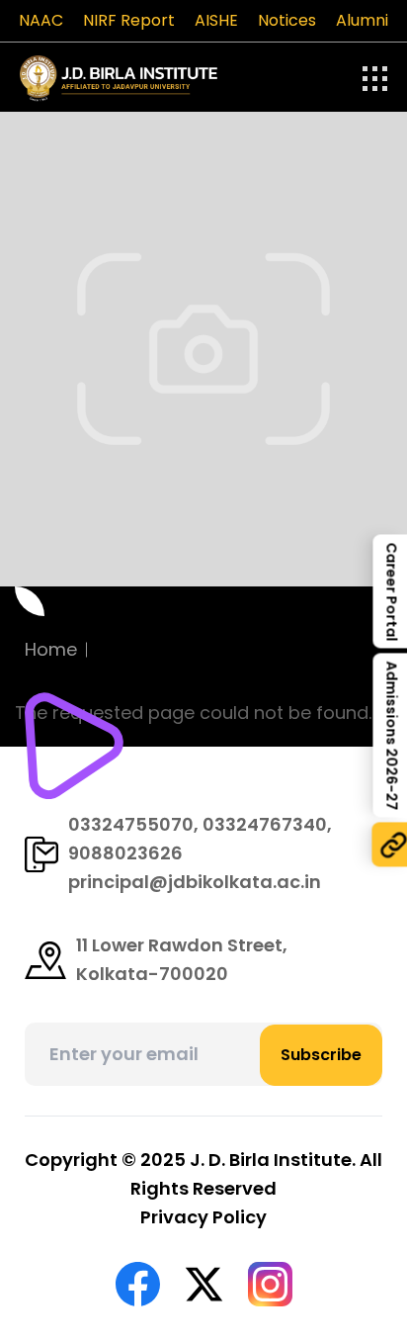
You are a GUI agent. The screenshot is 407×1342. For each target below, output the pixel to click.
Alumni (362, 20)
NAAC (41, 20)
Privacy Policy (203, 1217)
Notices (287, 20)
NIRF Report (129, 20)
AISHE (216, 20)
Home (51, 649)
